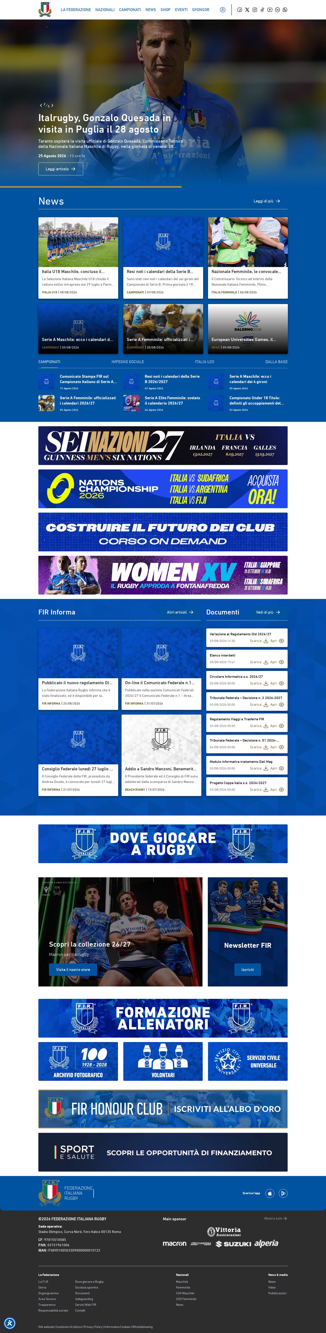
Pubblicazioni (277, 1293)
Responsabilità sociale (53, 1310)
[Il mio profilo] (222, 9)
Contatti (80, 1310)
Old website (46, 1327)
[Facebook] (239, 9)
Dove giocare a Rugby (89, 1281)
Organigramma (48, 1293)
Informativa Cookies (117, 1327)
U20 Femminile (186, 1299)
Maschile (182, 1281)
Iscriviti (248, 969)
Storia (42, 1287)
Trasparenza (46, 1304)
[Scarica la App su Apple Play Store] (269, 1193)
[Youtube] (270, 9)
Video (272, 1287)
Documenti (82, 1293)
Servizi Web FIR (85, 1304)
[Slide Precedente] (41, 105)
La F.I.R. (43, 1281)
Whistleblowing (142, 1327)
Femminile (183, 1287)
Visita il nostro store (73, 969)
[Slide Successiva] (52, 105)
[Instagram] (254, 9)
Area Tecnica (47, 1299)
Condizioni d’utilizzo (69, 1327)
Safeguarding (84, 1299)
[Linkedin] (277, 9)
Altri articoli (177, 612)
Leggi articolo (57, 169)
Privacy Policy (93, 1327)
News (179, 1304)
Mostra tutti (273, 1218)
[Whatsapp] (285, 9)
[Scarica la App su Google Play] (283, 1193)
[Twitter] (247, 9)
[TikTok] (262, 9)
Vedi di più (264, 612)
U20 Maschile (185, 1293)
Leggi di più (263, 201)
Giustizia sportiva (86, 1287)
